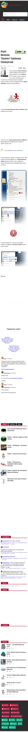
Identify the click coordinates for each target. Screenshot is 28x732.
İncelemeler (10, 23)
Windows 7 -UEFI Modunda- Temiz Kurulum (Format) (17, 446)
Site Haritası (11, 26)
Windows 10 (14, 20)
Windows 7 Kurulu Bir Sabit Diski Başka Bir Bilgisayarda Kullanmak (17, 471)
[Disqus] (14, 375)
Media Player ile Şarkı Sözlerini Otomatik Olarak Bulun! (16, 479)
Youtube (13, 720)
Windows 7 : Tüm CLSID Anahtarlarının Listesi (15, 645)
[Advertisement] (14, 37)
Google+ (14, 723)
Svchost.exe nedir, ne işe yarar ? (14, 682)
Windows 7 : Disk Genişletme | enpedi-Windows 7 (11, 568)
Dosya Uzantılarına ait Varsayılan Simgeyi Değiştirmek (16, 668)
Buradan (4, 109)
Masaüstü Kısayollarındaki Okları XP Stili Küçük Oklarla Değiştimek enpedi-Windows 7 (7, 340)
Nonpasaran (6, 541)
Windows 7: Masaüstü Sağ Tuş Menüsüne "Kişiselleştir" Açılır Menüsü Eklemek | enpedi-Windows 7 (13, 577)
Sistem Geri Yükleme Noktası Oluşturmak (16, 675)
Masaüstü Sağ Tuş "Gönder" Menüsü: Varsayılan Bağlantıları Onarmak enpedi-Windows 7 (14, 348)
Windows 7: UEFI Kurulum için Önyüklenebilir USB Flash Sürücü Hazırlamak (14, 464)
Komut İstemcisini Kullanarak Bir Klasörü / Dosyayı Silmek (17, 429)
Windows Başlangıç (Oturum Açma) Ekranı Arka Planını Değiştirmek (16, 691)
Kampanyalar (18, 23)
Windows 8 (22, 20)
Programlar (3, 26)
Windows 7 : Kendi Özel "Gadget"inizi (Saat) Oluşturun (17, 438)
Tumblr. (5, 727)
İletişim (5, 720)
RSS (20, 723)
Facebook (5, 723)
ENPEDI (8, 20)
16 (2, 66)
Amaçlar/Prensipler (17, 716)
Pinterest (13, 727)
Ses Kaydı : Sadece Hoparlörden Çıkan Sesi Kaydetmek (16, 661)
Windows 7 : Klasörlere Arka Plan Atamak (16, 454)
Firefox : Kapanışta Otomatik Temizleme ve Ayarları (16, 653)
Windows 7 (3, 23)
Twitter (20, 720)
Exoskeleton (6, 547)
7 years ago (12, 544)
